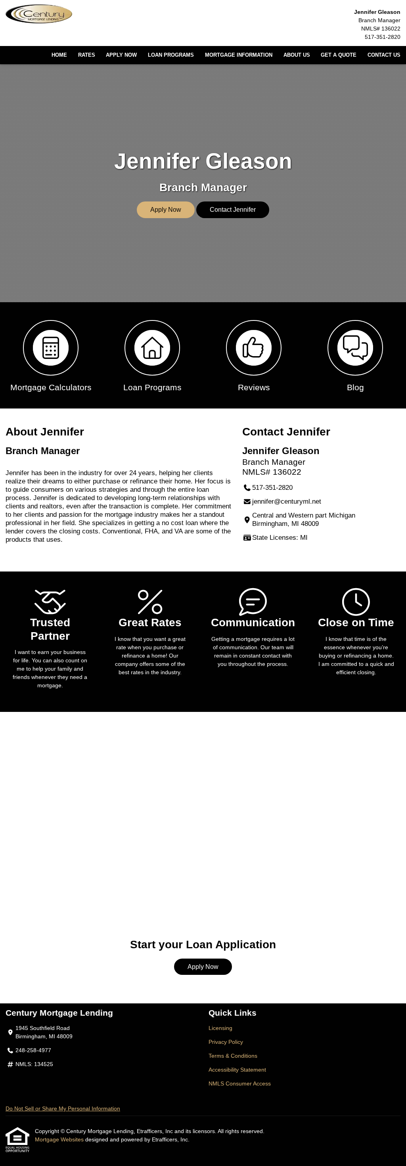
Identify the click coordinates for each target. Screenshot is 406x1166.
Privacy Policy (226, 1042)
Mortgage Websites (60, 1139)
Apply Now (121, 55)
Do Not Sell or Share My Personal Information (63, 1108)
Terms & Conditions (233, 1056)
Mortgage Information (238, 55)
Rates (86, 55)
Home (59, 55)
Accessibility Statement (237, 1069)
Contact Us (384, 55)
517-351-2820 (382, 37)
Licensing (220, 1028)
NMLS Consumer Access (240, 1083)
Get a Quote (338, 55)
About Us (296, 55)
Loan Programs (171, 55)
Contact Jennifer (233, 209)
